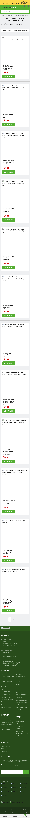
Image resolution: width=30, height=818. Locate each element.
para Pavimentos (20, 705)
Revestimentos (20, 682)
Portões (3, 705)
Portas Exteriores (6, 687)
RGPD (2, 749)
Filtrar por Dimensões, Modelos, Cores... (15, 30)
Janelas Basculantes (7, 681)
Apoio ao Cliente (20, 731)
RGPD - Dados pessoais (22, 733)
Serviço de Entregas (6, 720)
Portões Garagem (6, 707)
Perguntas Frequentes (7, 722)
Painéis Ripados (20, 687)
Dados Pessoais (20, 721)
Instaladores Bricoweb (7, 724)
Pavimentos (19, 674)
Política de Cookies (25, 811)
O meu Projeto (19, 726)
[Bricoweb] (10, 7)
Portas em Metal (5, 691)
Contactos (4, 751)
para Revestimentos (21, 707)
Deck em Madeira (20, 692)
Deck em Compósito (21, 694)
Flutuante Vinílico (20, 676)
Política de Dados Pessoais (12, 811)
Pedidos (18, 728)
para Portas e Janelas (21, 700)
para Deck (18, 709)
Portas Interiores (5, 697)
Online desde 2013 (6, 746)
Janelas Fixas (4, 684)
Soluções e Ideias (6, 729)
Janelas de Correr (6, 679)
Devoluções (4, 727)
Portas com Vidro (6, 694)
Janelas (3, 674)
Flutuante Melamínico (21, 679)
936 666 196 (15, 2)
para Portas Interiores (21, 702)
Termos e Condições (13, 764)
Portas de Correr (5, 702)
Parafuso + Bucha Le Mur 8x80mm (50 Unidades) (8, 552)
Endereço (18, 724)
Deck (17, 690)
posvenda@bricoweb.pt (9, 656)
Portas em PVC (5, 689)
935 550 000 (5, 2)
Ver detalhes (8, 76)
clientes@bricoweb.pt (9, 645)
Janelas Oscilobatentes (7, 676)
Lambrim (18, 684)
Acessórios (19, 697)
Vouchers (18, 736)
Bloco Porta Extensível (7, 699)
